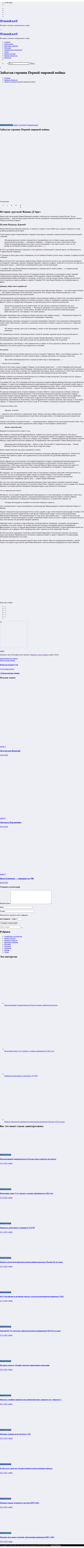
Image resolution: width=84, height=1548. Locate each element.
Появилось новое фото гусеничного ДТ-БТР (21, 1076)
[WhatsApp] (5, 616)
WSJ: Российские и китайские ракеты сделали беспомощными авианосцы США (32, 1296)
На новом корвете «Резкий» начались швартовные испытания (25, 1365)
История (7, 48)
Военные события (11, 46)
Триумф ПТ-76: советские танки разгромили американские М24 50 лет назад (30, 1331)
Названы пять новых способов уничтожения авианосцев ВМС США (27, 1537)
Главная (7, 42)
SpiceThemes (56, 1545)
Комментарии (5, 903)
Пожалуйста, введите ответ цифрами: (14, 915)
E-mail (2, 911)
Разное (6, 950)
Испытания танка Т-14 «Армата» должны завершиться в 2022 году (29, 1051)
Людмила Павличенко (10, 822)
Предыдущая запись (7, 660)
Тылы (6, 52)
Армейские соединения (13, 50)
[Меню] (1, 29)
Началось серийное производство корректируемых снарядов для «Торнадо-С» (31, 1400)
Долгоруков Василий (10, 751)
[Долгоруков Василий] (24, 743)
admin (15, 125)
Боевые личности (10, 56)
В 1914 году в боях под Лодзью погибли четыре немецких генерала (26, 1468)
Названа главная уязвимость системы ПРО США (19, 1503)
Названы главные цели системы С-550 (15, 1434)
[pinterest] (5, 614)
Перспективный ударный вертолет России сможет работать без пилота (30, 1005)
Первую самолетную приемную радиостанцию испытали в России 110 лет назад (34, 1122)
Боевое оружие (10, 54)
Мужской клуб (9, 20)
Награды (7, 58)
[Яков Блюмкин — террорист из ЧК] (30, 870)
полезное (7, 948)
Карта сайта (8, 44)
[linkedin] (5, 610)
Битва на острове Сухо (9, 665)
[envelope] (5, 612)
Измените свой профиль (39, 655)
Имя (2, 907)
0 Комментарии (32, 125)
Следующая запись (7, 669)
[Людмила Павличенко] (27, 815)
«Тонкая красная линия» (10, 673)
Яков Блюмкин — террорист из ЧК (17, 878)
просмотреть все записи (9, 658)
